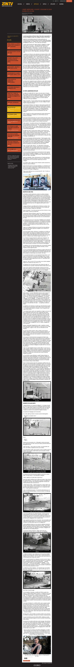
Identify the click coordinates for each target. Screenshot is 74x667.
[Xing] (25, 658)
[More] (26, 658)
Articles (36, 4)
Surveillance (13, 167)
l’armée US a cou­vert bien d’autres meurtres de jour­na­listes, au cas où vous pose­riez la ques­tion (13, 157)
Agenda (61, 4)
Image (16, 165)
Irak (13, 167)
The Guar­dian (30, 13)
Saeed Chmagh (27, 41)
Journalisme (15, 166)
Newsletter (63, 1)
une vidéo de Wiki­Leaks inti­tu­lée (36, 66)
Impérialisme (10, 166)
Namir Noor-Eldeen (47, 40)
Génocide (10, 165)
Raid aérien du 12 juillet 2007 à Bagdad (13, 36)
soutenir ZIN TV (26, 660)
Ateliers (53, 4)
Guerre (13, 165)
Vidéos (28, 4)
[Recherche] (53, 1)
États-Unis (10, 167)
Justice (9, 167)
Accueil (20, 4)
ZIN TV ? (56, 1)
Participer (69, 1)
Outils (44, 4)
